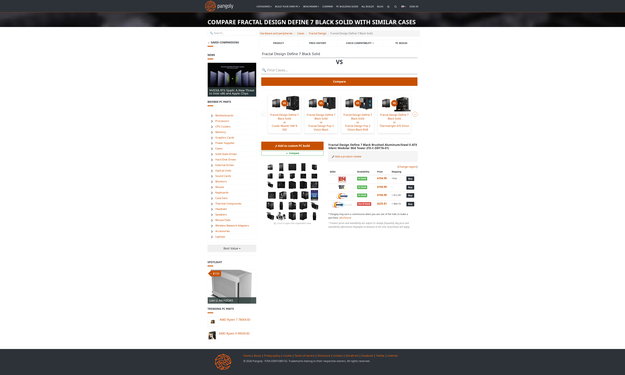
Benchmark (310, 6)
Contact (338, 355)
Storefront (352, 355)
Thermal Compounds (228, 203)
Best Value (231, 248)
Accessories (222, 231)
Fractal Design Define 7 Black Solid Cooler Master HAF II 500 (284, 122)
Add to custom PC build (293, 146)
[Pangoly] (219, 4)
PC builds (401, 43)
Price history (317, 43)
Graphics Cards (224, 137)
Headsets (221, 209)
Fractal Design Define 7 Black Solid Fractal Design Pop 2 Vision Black (321, 122)
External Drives (224, 165)
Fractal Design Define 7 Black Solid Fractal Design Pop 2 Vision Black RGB (357, 122)
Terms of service (304, 355)
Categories (263, 6)
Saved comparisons (224, 42)
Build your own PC (286, 6)
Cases (218, 148)
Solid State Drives (226, 154)
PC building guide (347, 6)
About (257, 355)
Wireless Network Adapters (232, 225)
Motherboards (224, 115)
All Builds (367, 6)
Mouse (219, 187)
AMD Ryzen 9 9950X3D (234, 333)
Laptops (220, 236)
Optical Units (223, 170)
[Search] (395, 6)
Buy (410, 178)
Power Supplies (224, 143)
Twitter (380, 355)
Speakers (221, 214)
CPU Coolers (223, 126)
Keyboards (222, 192)
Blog (380, 6)
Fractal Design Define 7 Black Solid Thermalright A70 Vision (394, 120)
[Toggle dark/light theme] (388, 6)
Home (247, 355)
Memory (220, 132)
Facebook (367, 355)
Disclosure (345, 217)
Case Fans (221, 198)
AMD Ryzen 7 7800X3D (235, 319)
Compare (327, 6)
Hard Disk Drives (225, 159)
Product (278, 43)
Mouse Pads (222, 220)
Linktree (393, 355)
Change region (407, 166)
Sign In (414, 6)
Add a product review (348, 156)
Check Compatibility (359, 43)
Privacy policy (272, 355)
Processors (222, 121)
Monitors (221, 181)
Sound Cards (223, 176)
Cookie (287, 355)
